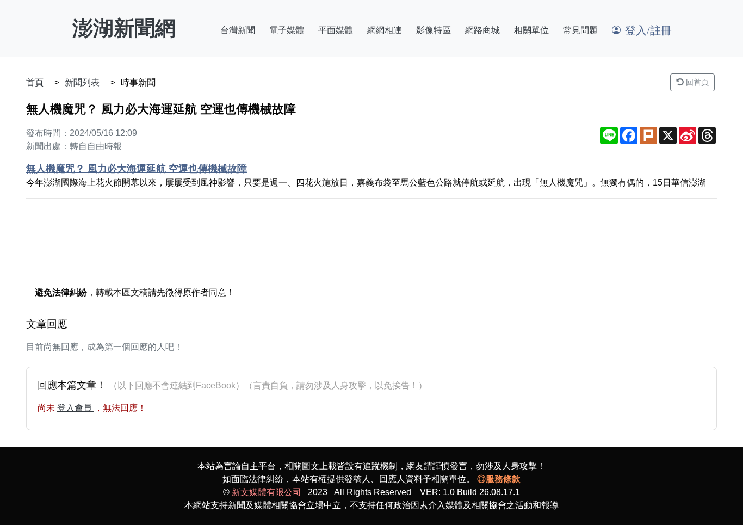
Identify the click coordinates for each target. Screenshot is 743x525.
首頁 (35, 82)
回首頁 (696, 82)
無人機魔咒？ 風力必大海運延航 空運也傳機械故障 (136, 168)
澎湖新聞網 (124, 28)
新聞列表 (82, 82)
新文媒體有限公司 (266, 492)
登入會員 (75, 407)
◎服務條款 (499, 479)
